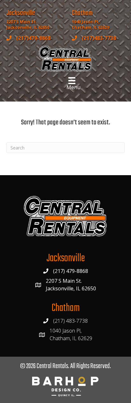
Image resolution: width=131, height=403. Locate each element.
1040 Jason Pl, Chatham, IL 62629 (90, 24)
